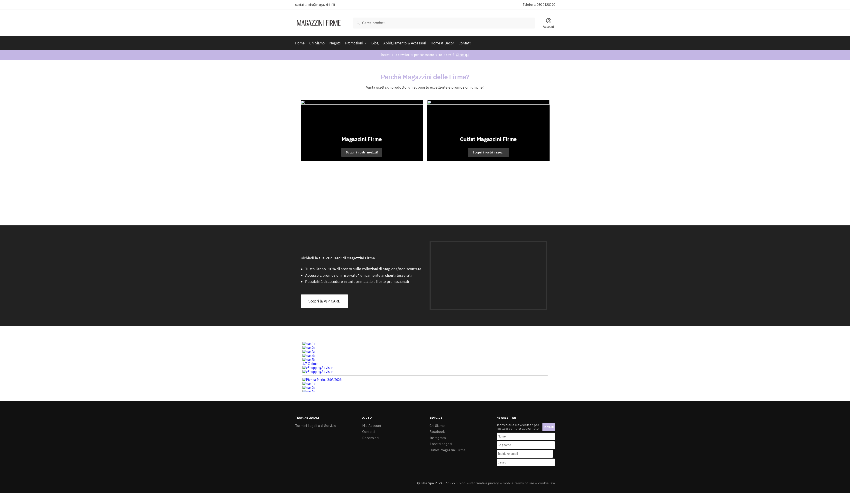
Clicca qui (462, 55)
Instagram (438, 438)
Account (548, 27)
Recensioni (370, 438)
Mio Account (371, 425)
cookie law (546, 483)
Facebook (437, 431)
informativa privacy (484, 483)
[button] (324, 301)
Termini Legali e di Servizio (315, 425)
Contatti (368, 431)
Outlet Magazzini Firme (448, 450)
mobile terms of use (518, 483)
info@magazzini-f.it (321, 5)
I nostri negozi (441, 444)
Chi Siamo (437, 425)
